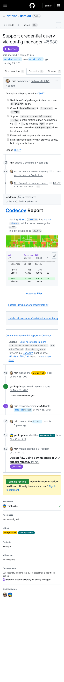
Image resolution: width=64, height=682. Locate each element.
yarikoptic (16, 386)
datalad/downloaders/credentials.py (28, 304)
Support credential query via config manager (28, 579)
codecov (11, 197)
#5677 (41, 93)
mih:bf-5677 (35, 59)
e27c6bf (57, 171)
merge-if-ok (39, 373)
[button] (13, 85)
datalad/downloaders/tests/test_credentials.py (34, 318)
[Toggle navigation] (5, 5)
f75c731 (57, 183)
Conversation (16, 71)
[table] (32, 307)
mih (5, 54)
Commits (37, 71)
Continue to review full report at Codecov (29, 335)
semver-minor (47, 435)
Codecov (16, 210)
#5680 (22, 219)
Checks (56, 71)
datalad (12, 16)
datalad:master (12, 59)
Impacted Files (34, 293)
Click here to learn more (33, 341)
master (48, 219)
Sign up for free (17, 481)
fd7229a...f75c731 (19, 356)
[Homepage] (32, 5)
